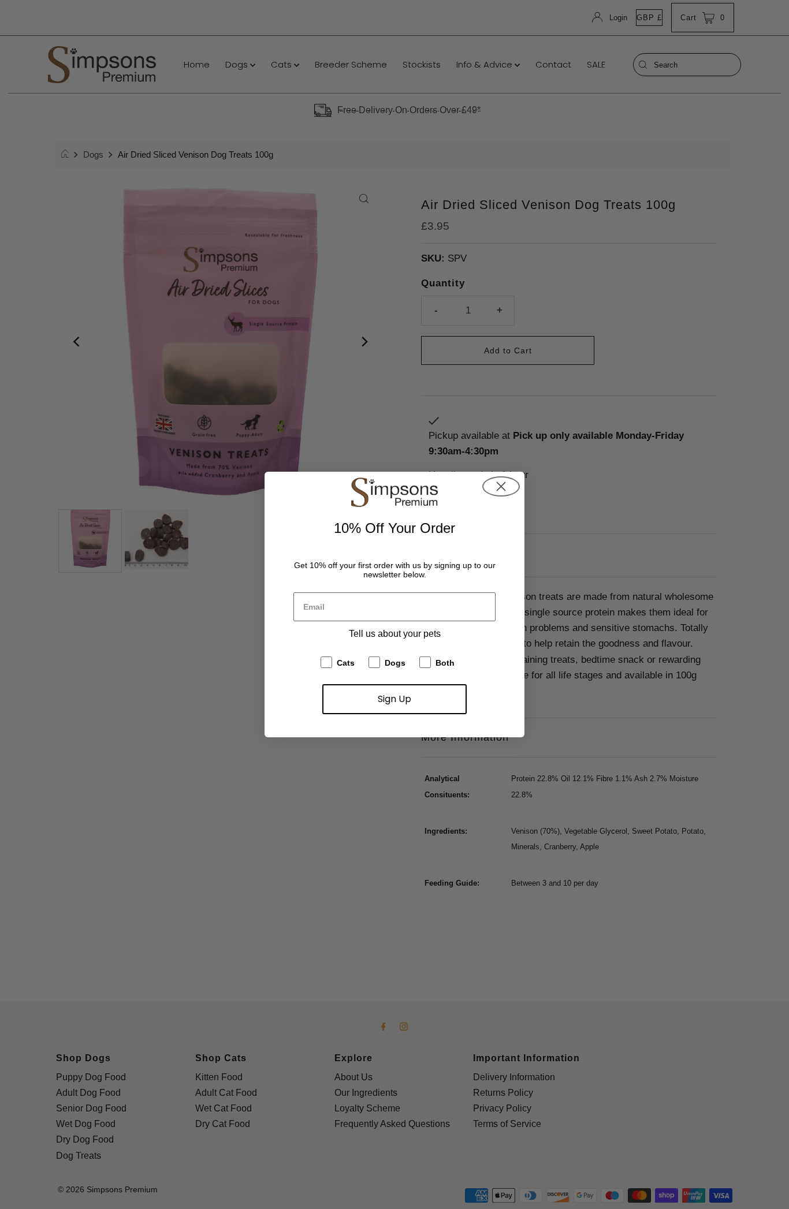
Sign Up (394, 699)
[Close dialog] (501, 486)
